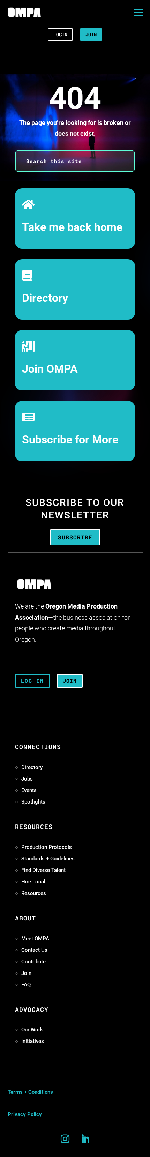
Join (26, 973)
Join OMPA (50, 369)
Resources (33, 893)
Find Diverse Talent (43, 870)
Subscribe (75, 537)
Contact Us (34, 950)
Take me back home (72, 227)
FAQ (26, 984)
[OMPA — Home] (24, 12)
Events (29, 790)
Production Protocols (46, 847)
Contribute (33, 961)
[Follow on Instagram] (65, 1139)
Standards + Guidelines (48, 859)
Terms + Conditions (30, 1092)
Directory (45, 298)
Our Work (32, 1030)
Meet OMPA (35, 938)
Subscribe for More (70, 439)
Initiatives (32, 1041)
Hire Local (33, 882)
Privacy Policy (25, 1114)
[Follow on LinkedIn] (85, 1139)
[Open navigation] (138, 12)
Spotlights (33, 802)
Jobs (27, 779)
